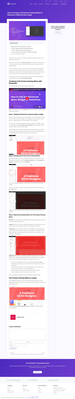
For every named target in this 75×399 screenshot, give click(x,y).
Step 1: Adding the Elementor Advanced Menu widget (22, 48)
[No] (73, 397)
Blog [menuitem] (46, 1)
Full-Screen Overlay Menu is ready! (17, 53)
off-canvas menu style (26, 62)
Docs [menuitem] (50, 1)
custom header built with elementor (25, 125)
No (37, 397)
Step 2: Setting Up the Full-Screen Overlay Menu (21, 50)
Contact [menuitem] (65, 1)
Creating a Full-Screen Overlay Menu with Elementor (21, 46)
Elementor (25, 109)
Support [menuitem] (61, 1)
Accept (33, 397)
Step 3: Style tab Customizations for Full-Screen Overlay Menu (24, 52)
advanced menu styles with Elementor (20, 306)
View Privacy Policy (28, 397)
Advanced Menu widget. (27, 78)
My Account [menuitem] (56, 1)
